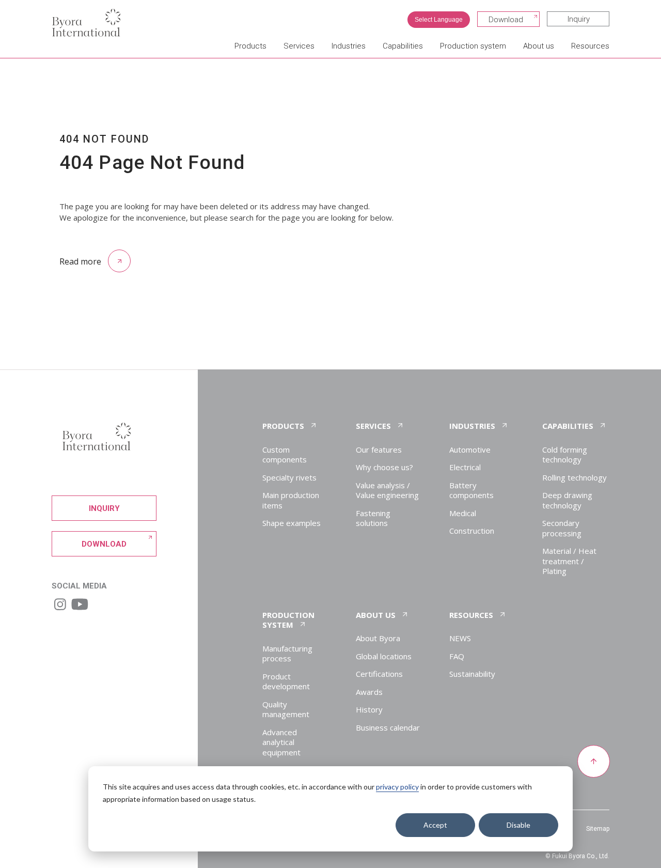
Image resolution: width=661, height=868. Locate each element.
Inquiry (579, 19)
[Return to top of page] (593, 762)
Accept (435, 824)
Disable (518, 824)
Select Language (439, 19)
